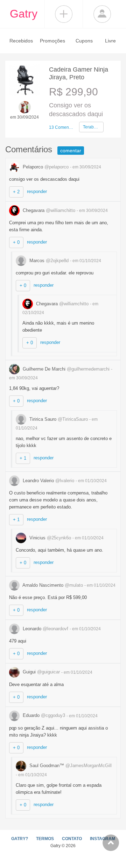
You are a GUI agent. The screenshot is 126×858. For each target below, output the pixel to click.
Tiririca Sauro (58, 419)
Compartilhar (63, 14)
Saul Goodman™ (70, 765)
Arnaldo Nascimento (52, 585)
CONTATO (72, 838)
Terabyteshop (93, 127)
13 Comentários (61, 127)
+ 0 (16, 242)
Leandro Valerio (47, 480)
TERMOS (45, 838)
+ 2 (16, 191)
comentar (70, 150)
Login (102, 14)
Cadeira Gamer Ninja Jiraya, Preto (78, 73)
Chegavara (48, 210)
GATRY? (19, 838)
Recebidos (21, 41)
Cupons (84, 41)
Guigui (40, 671)
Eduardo (43, 715)
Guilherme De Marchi (65, 369)
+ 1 (23, 458)
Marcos (48, 260)
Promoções (52, 41)
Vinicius (49, 537)
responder (37, 191)
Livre (110, 41)
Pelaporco (45, 166)
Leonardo (44, 628)
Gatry (23, 13)
